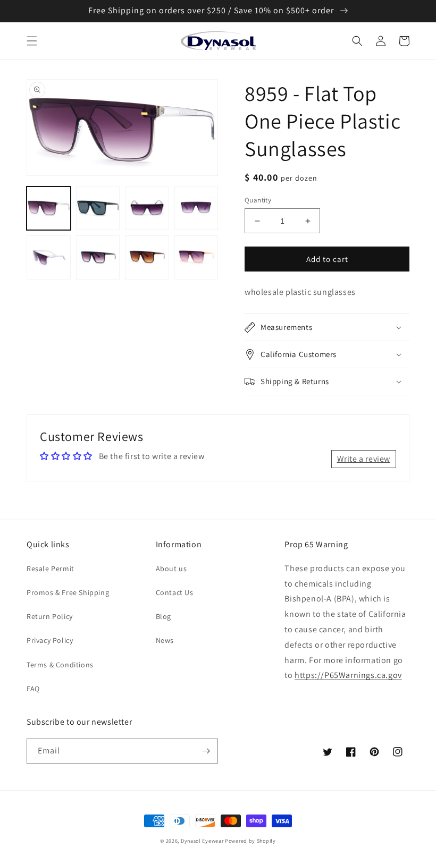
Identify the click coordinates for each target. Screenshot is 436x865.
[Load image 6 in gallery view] (98, 257)
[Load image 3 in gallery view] (147, 208)
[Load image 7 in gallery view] (147, 257)
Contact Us (175, 592)
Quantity (258, 200)
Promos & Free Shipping (68, 592)
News (165, 640)
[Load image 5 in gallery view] (49, 257)
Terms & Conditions (60, 664)
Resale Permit (50, 568)
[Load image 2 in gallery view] (98, 208)
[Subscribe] (205, 751)
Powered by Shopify (250, 840)
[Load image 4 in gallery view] (196, 208)
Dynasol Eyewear (202, 840)
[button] (32, 41)
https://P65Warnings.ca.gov (348, 675)
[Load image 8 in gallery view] (196, 257)
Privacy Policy (50, 640)
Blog (163, 616)
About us (171, 568)
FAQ (33, 688)
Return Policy (50, 616)
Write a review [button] (363, 458)
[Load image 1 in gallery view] (49, 208)
